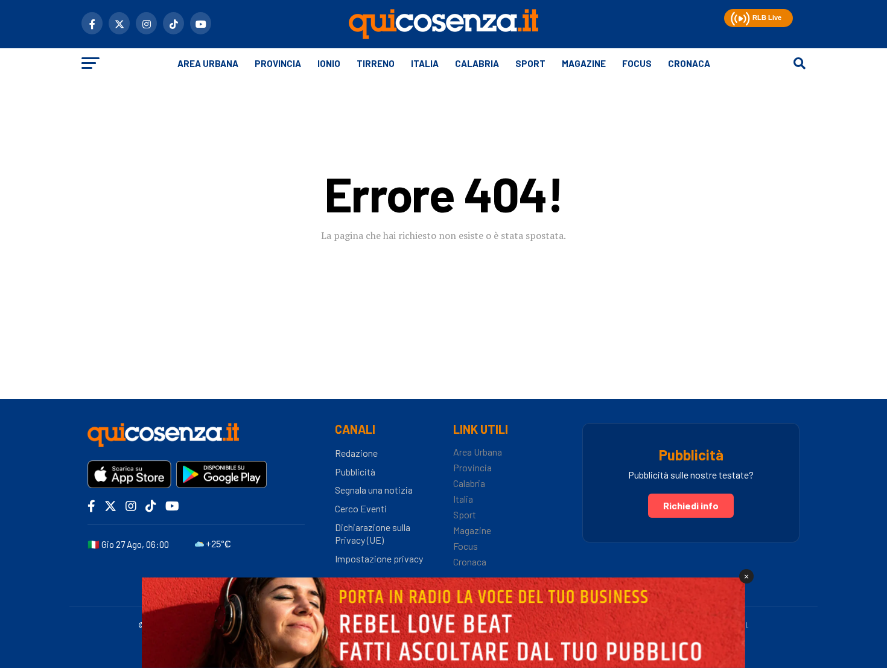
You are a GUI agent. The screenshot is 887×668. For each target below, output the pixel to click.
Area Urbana (207, 63)
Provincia (278, 63)
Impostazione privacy (379, 558)
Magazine (584, 63)
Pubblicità (355, 471)
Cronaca (689, 63)
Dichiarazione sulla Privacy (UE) (372, 533)
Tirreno (376, 63)
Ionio (328, 63)
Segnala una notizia (374, 489)
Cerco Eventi (361, 508)
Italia (425, 63)
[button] (739, 16)
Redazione (356, 453)
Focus (637, 63)
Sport (530, 63)
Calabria (477, 63)
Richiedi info (691, 505)
